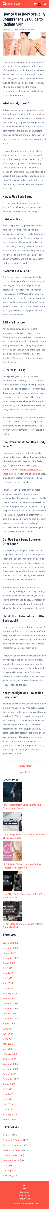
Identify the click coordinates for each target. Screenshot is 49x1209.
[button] (35, 3)
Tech (5, 1165)
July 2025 (7, 968)
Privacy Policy (24, 1195)
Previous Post (25, 766)
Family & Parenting (12, 1145)
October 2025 (9, 953)
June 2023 (8, 1094)
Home (24, 1185)
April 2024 (8, 1043)
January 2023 (9, 1119)
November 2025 (10, 948)
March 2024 (9, 1049)
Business (7, 1135)
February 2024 (10, 1054)
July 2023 (7, 1089)
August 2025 (9, 963)
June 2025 (8, 973)
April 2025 (8, 983)
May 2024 (7, 1038)
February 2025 (10, 993)
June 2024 (8, 1033)
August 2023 (9, 1084)
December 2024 (10, 1003)
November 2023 (10, 1069)
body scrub (36, 114)
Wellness (7, 1175)
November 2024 (10, 1008)
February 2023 (10, 1114)
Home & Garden (10, 1155)
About (24, 1189)
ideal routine (21, 527)
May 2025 (7, 978)
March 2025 (9, 988)
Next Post (25, 772)
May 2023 (7, 1099)
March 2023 (9, 1109)
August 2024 (9, 1023)
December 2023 (10, 1064)
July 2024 (7, 1028)
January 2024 (9, 1059)
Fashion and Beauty (12, 1150)
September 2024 (11, 1018)
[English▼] (40, 4)
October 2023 (9, 1074)
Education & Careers (13, 1140)
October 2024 (9, 1013)
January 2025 (9, 998)
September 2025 (11, 958)
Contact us (24, 1192)
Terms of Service (25, 1199)
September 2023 (11, 1079)
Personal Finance (11, 1160)
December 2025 (10, 943)
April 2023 (8, 1104)
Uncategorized (10, 1170)
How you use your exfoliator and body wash (24, 627)
